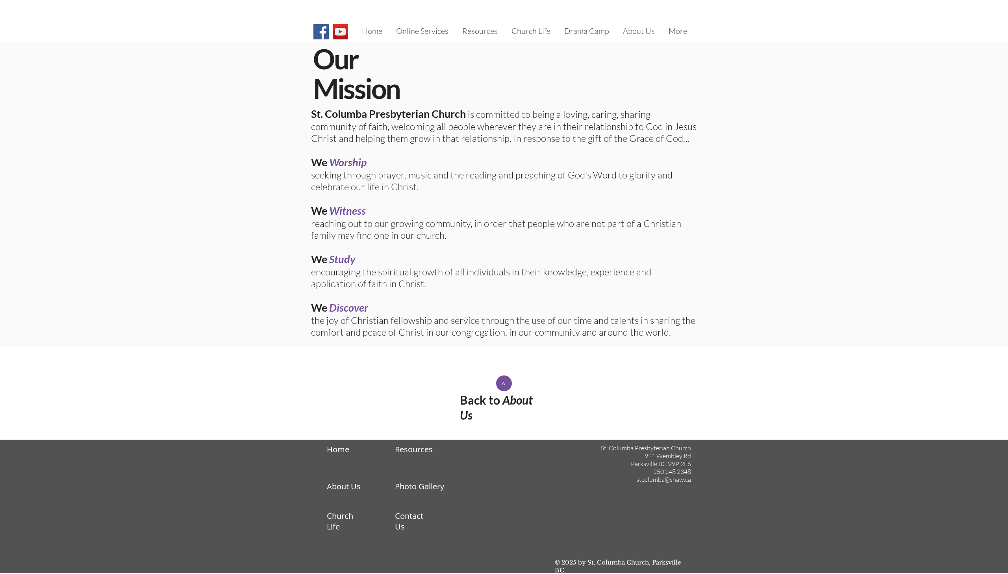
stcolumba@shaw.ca (663, 479)
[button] (639, 31)
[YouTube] (340, 31)
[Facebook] (321, 31)
